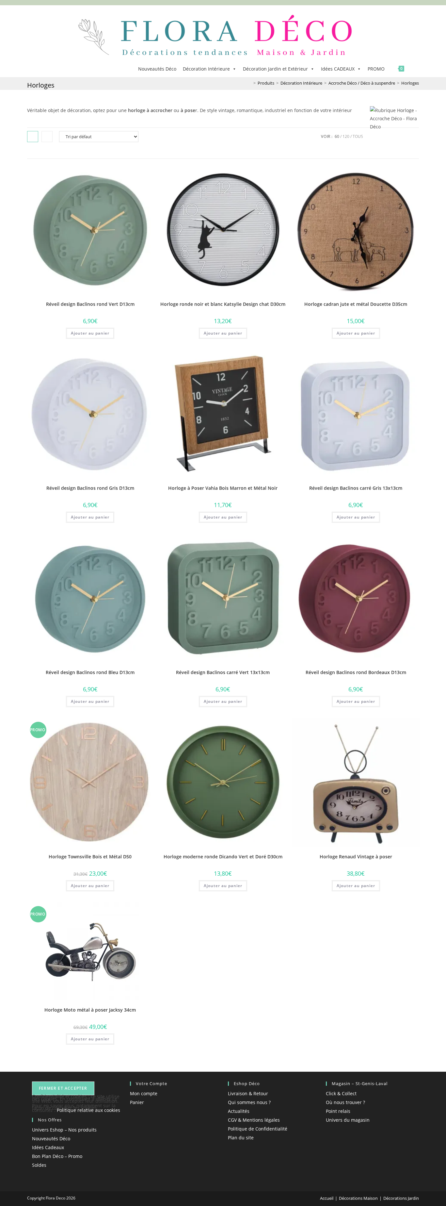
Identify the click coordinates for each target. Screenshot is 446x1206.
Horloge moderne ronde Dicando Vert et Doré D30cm (223, 856)
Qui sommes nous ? (249, 1102)
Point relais (338, 1111)
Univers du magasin (348, 1120)
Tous (358, 136)
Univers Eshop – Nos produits (64, 1130)
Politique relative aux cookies (88, 1110)
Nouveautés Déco (157, 69)
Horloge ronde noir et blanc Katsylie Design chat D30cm (222, 304)
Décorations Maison (358, 1198)
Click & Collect (341, 1093)
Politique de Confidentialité (257, 1129)
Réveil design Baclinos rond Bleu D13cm (90, 672)
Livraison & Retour (248, 1093)
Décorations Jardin (401, 1198)
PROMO (376, 69)
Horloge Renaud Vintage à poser (356, 856)
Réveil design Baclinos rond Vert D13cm (90, 304)
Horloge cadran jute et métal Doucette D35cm (355, 304)
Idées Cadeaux (48, 1147)
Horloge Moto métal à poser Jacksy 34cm (90, 1010)
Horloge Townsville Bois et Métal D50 (90, 856)
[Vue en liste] (47, 136)
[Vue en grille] (32, 136)
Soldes (39, 1165)
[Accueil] (249, 83)
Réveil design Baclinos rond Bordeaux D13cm (356, 672)
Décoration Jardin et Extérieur (275, 69)
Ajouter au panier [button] (90, 333)
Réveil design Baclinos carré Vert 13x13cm (223, 672)
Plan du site (241, 1137)
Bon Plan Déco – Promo (57, 1156)
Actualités (238, 1111)
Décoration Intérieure (206, 69)
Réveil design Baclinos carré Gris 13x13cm (355, 488)
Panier (137, 1102)
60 (337, 136)
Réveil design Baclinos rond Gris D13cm (90, 488)
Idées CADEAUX (338, 69)
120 (345, 136)
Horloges (410, 83)
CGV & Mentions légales (254, 1120)
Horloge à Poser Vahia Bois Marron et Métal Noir (223, 488)
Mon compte (143, 1093)
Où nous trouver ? (345, 1102)
